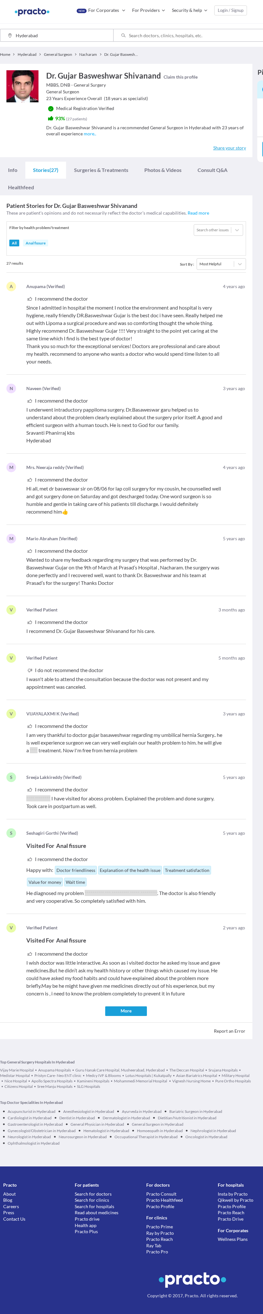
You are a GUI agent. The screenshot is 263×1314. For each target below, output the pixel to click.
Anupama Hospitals (54, 1070)
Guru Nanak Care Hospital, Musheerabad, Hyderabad (120, 1070)
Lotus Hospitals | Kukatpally (148, 1075)
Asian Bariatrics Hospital (196, 1075)
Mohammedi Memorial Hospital (141, 1081)
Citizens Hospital (18, 1086)
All (14, 243)
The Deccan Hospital (186, 1070)
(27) (45, 170)
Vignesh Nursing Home (191, 1081)
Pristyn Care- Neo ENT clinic (57, 1075)
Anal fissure (36, 243)
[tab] (12, 169)
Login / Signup (230, 10)
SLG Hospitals (88, 1086)
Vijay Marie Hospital (17, 1070)
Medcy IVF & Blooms (103, 1075)
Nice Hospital (15, 1081)
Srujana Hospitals (223, 1070)
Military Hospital (236, 1075)
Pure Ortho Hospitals (233, 1081)
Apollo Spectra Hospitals (51, 1081)
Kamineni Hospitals (93, 1081)
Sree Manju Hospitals (54, 1086)
